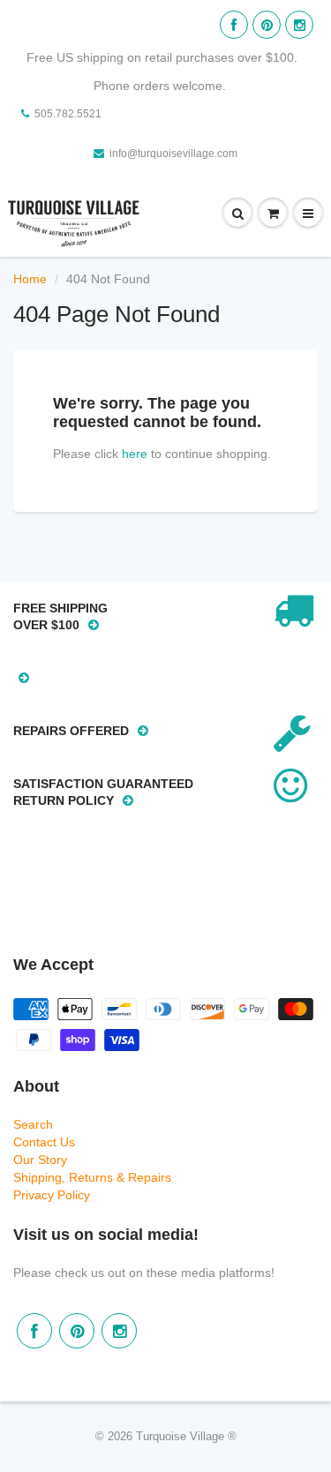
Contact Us (44, 1142)
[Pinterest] (266, 25)
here (134, 454)
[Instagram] (299, 25)
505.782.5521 (68, 114)
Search (33, 1124)
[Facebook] (234, 25)
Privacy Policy (51, 1195)
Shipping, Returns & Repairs (92, 1177)
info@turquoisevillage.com (173, 153)
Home (30, 279)
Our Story (40, 1160)
